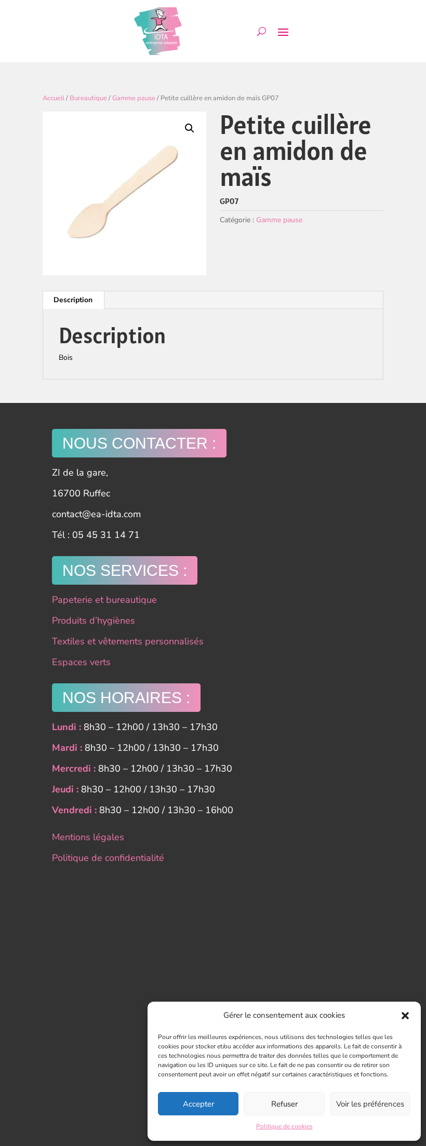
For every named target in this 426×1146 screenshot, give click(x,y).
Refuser (284, 1104)
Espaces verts (81, 662)
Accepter (198, 1104)
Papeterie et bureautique (104, 600)
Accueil (53, 98)
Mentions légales (88, 837)
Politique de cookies (284, 1126)
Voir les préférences (370, 1104)
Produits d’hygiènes (93, 620)
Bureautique (88, 98)
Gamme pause (133, 98)
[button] (405, 1015)
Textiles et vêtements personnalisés (128, 641)
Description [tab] (73, 300)
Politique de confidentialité (108, 858)
